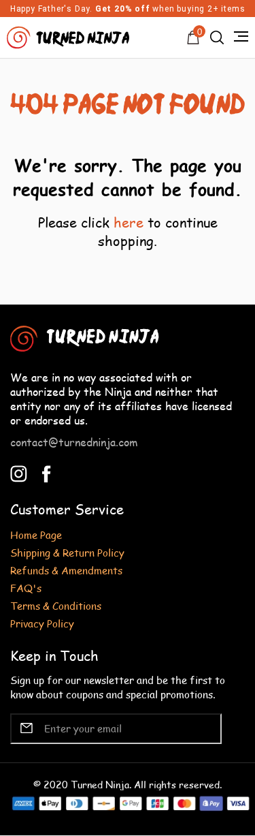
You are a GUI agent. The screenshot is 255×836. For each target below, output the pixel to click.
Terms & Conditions (55, 605)
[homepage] (70, 36)
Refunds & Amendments (66, 570)
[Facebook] (46, 472)
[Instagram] (18, 472)
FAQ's (25, 587)
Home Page (36, 534)
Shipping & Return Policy (67, 552)
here (128, 222)
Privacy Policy (42, 623)
